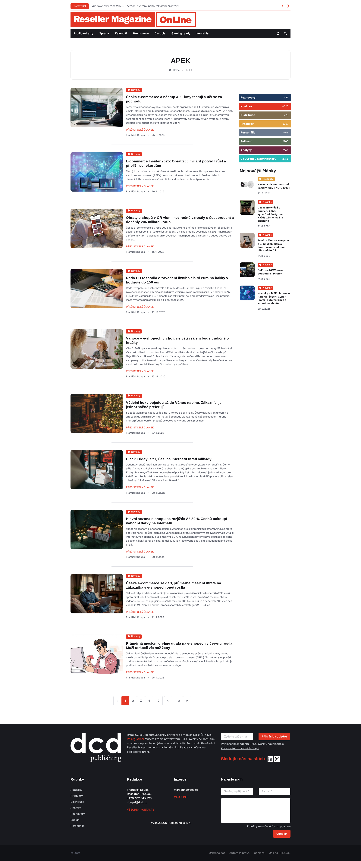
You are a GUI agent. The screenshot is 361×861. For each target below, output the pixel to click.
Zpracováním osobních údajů (240, 748)
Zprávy (104, 33)
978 (286, 115)
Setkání (75, 820)
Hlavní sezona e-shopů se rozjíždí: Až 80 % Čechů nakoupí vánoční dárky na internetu (176, 521)
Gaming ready (180, 33)
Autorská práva (239, 853)
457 (286, 97)
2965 (285, 158)
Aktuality (76, 789)
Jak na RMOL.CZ (279, 853)
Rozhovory (78, 814)
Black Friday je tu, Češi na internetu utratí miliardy (169, 459)
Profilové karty (83, 33)
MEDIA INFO (181, 797)
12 (178, 701)
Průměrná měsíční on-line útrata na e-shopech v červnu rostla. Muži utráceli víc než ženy (179, 645)
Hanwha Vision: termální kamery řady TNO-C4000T (274, 186)
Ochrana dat (217, 853)
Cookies (259, 853)
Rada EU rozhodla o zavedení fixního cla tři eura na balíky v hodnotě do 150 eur (177, 280)
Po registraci (136, 739)
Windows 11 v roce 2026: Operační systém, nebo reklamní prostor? (135, 6)
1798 (285, 132)
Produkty (77, 795)
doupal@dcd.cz (137, 802)
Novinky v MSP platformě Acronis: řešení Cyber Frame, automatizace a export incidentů (274, 298)
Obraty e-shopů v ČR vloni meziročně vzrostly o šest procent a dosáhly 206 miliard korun (180, 220)
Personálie (77, 826)
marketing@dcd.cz (186, 789)
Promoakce (141, 33)
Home (176, 70)
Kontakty (202, 33)
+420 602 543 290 (139, 798)
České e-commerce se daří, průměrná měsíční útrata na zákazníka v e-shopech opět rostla (173, 585)
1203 (285, 141)
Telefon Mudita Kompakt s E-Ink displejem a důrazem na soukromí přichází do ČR (273, 245)
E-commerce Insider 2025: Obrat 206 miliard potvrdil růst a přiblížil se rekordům (176, 163)
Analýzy (76, 807)
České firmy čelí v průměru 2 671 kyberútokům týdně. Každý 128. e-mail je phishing (270, 214)
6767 (285, 123)
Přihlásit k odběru (274, 736)
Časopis (160, 33)
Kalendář (121, 33)
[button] (285, 33)
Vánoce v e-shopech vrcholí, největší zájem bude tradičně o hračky (177, 340)
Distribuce (77, 801)
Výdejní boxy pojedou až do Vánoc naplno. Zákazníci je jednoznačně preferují (173, 405)
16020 (284, 106)
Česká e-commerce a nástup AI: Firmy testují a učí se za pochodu (174, 99)
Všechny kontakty (141, 809)
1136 (285, 150)
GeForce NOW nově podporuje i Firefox (270, 272)
